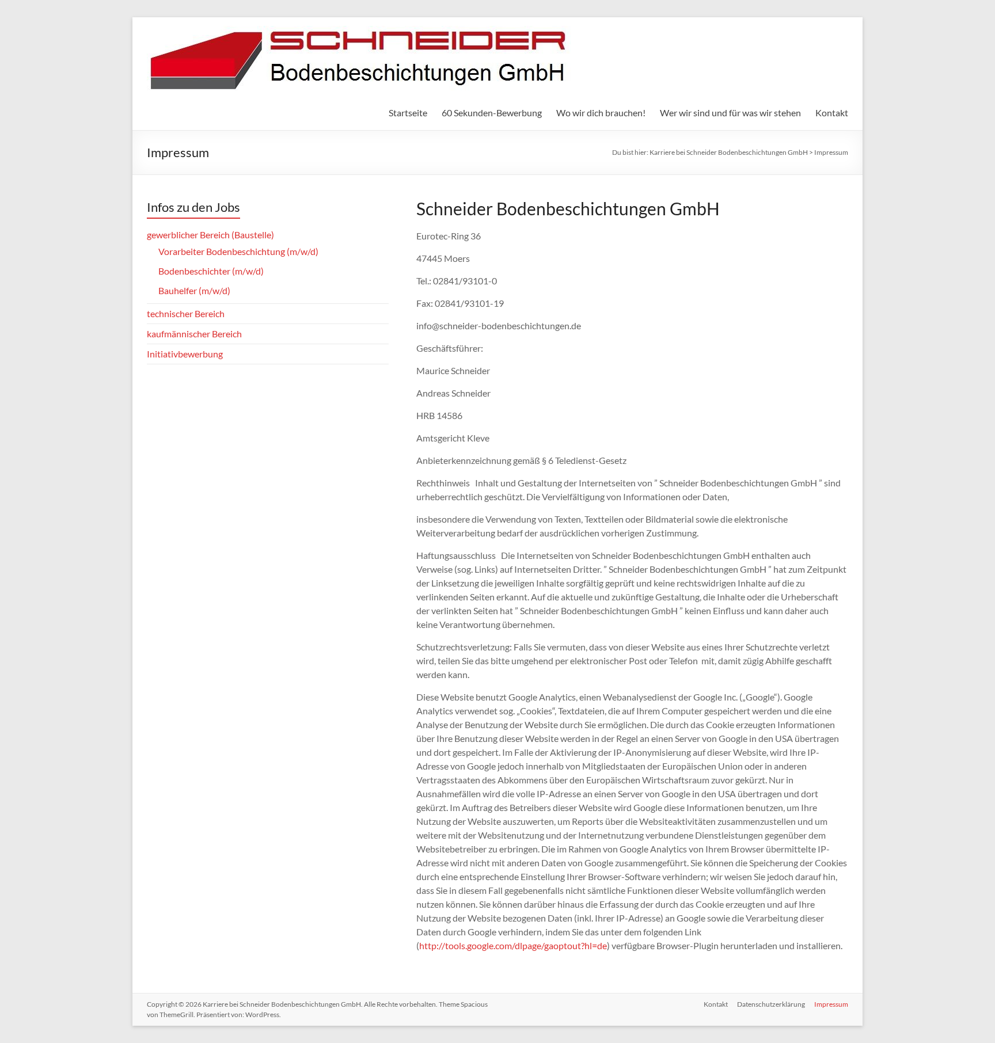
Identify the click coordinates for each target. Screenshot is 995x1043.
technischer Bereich (186, 313)
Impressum (831, 1004)
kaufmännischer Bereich (194, 333)
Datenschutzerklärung (771, 1004)
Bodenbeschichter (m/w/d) (211, 270)
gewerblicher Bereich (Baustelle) (210, 234)
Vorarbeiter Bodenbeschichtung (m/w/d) (238, 251)
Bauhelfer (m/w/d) (194, 290)
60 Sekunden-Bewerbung (492, 112)
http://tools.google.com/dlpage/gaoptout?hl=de (513, 945)
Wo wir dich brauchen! (600, 112)
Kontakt (831, 112)
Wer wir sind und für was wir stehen (730, 112)
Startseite (408, 112)
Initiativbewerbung (185, 353)
